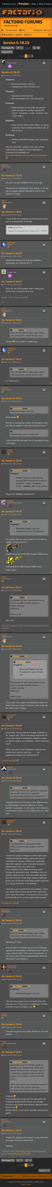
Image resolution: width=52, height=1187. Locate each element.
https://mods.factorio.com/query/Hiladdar (31, 1151)
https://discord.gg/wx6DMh (18, 1154)
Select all (18, 227)
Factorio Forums (23, 21)
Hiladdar (5, 1120)
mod (6, 761)
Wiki (33, 4)
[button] (32, 56)
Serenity (4, 388)
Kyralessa (5, 910)
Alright (4, 635)
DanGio (10, 767)
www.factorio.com (11, 26)
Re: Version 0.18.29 (12, 175)
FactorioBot (11, 61)
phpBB (19, 1182)
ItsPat (4, 201)
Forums (24, 3)
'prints (14, 761)
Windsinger (11, 243)
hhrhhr (9, 450)
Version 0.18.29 (16, 43)
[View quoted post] (25, 330)
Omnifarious (12, 966)
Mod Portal (44, 4)
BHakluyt (5, 165)
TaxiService (11, 715)
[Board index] (23, 13)
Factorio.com (9, 4)
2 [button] (29, 56)
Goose (4, 1041)
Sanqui (9, 270)
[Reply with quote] (44, 63)
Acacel (4, 1014)
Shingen (10, 501)
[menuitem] (11, 30)
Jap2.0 (4, 577)
